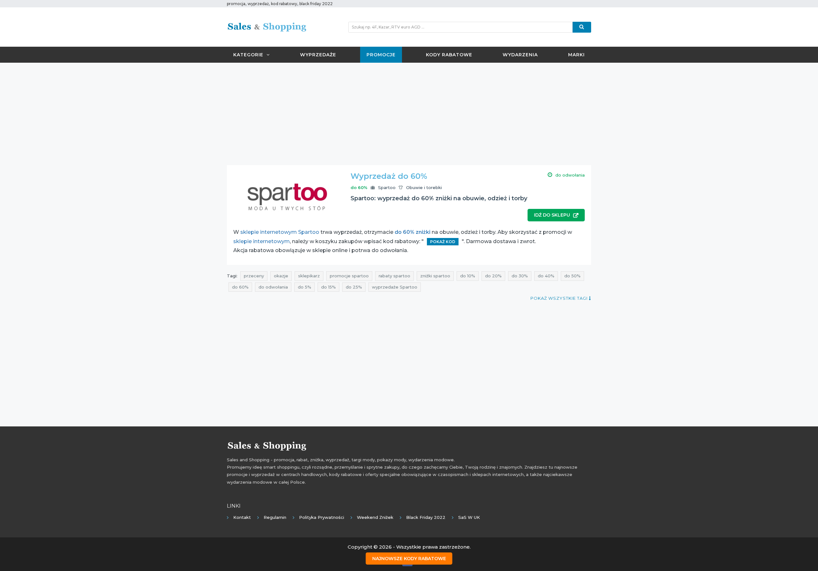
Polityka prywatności (321, 517)
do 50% (572, 275)
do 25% (354, 286)
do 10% (467, 275)
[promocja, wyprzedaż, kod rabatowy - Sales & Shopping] (267, 26)
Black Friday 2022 (425, 517)
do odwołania (273, 286)
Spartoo (387, 187)
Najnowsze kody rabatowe (409, 558)
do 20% (493, 275)
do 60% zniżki (412, 232)
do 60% (240, 286)
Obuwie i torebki (424, 187)
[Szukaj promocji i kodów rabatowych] (582, 27)
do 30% (520, 275)
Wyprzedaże (318, 55)
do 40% (546, 275)
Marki (576, 55)
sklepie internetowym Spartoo (279, 232)
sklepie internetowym (261, 241)
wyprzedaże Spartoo (394, 286)
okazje (281, 275)
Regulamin (275, 517)
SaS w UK (469, 517)
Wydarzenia (520, 55)
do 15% (328, 286)
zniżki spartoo (435, 275)
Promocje (381, 55)
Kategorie (248, 55)
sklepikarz (309, 275)
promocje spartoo (349, 275)
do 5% (304, 286)
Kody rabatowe (449, 55)
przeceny (254, 275)
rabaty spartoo (394, 275)
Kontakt (242, 517)
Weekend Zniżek (375, 517)
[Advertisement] (409, 114)
